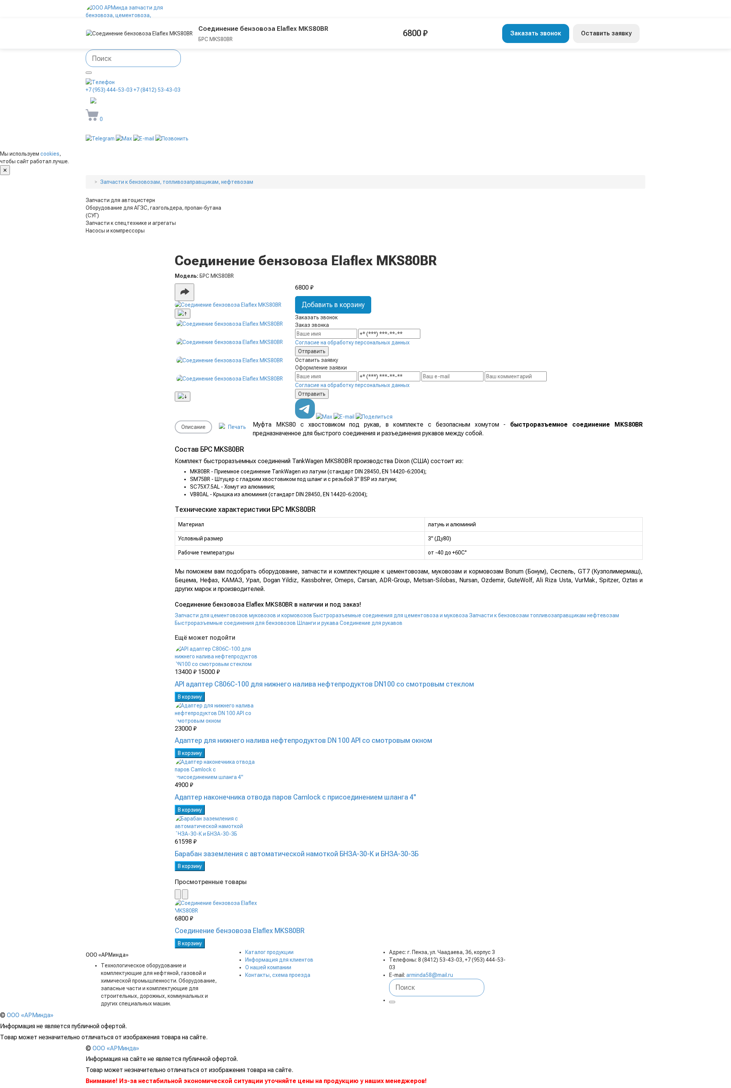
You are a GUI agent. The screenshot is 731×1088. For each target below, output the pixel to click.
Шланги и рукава (317, 623)
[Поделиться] (184, 292)
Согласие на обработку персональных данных (352, 342)
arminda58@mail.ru (139, 101)
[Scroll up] (182, 314)
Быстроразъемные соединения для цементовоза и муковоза (390, 615)
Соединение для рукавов (371, 623)
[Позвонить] (171, 138)
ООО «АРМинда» (30, 1015)
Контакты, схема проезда (277, 975)
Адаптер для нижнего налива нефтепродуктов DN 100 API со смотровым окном (303, 740)
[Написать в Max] (124, 138)
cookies (49, 154)
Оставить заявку (606, 33)
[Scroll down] (182, 396)
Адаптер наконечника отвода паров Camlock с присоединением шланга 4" (295, 797)
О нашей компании (268, 967)
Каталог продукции (269, 952)
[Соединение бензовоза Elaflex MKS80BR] (229, 305)
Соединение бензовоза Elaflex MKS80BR (240, 931)
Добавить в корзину (333, 305)
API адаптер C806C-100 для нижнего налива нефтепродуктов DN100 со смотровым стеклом (324, 684)
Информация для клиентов (279, 960)
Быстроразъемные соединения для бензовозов (235, 623)
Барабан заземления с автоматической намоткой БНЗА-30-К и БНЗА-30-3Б (296, 854)
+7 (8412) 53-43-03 (157, 90)
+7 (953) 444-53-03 (109, 90)
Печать (236, 427)
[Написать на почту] (144, 138)
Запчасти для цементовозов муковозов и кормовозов (243, 615)
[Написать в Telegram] (101, 138)
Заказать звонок (535, 33)
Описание (193, 427)
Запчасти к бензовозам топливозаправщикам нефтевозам (544, 615)
